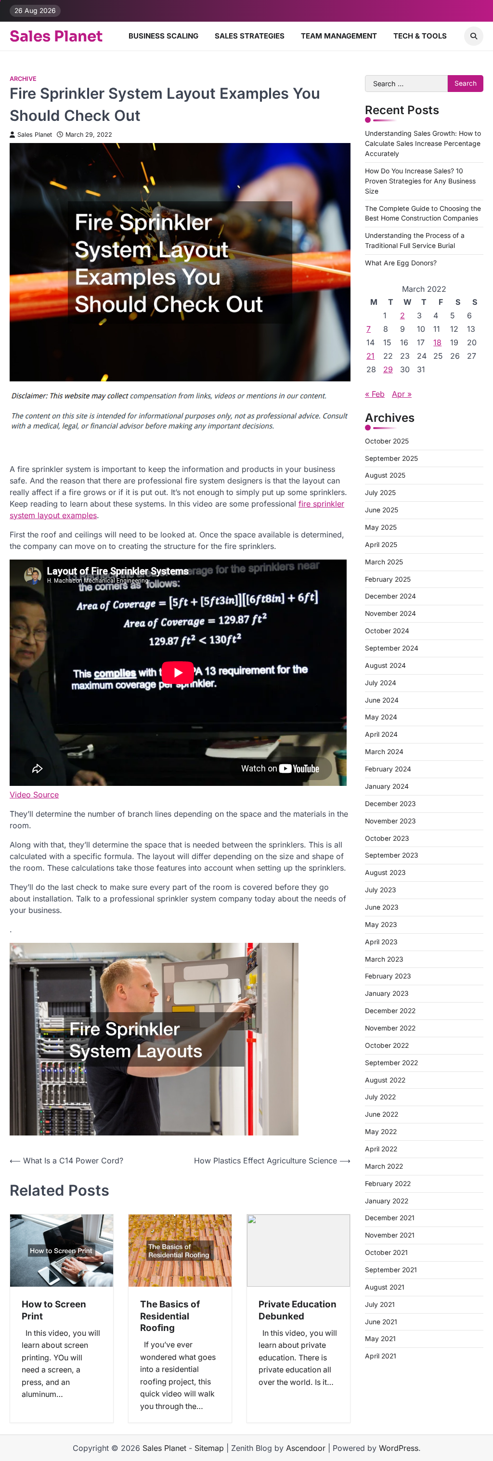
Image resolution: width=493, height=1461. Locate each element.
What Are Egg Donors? (401, 263)
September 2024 (391, 648)
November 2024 (390, 613)
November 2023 (390, 821)
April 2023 (381, 942)
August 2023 (385, 872)
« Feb (375, 394)
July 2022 (380, 1097)
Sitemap (209, 1448)
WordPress (398, 1448)
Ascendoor (305, 1448)
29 (388, 369)
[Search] (473, 36)
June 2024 (382, 700)
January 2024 (387, 786)
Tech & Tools (420, 35)
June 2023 (382, 907)
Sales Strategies (250, 35)
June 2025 (381, 510)
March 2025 (384, 562)
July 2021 (380, 1304)
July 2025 (380, 492)
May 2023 (381, 924)
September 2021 (391, 1270)
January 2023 (387, 993)
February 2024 (388, 769)
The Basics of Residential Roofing (170, 1316)
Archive (23, 78)
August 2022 (385, 1080)
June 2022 (381, 1114)
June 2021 (381, 1322)
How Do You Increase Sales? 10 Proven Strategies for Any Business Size (420, 181)
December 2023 (390, 804)
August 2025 (385, 475)
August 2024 (385, 665)
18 (437, 342)
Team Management (339, 35)
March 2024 (384, 752)
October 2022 (387, 1045)
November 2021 (390, 1235)
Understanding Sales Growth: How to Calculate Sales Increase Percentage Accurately (423, 143)
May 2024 (381, 717)
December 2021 (390, 1218)
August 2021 (384, 1287)
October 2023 (387, 838)
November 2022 (390, 1028)
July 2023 (380, 890)
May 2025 (381, 527)
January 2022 (386, 1201)
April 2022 (381, 1149)
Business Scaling (163, 35)
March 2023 (384, 959)
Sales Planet (56, 36)
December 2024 (390, 596)
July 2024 (380, 683)
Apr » (402, 394)
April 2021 (380, 1356)
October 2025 (387, 441)
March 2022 (384, 1166)
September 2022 (391, 1063)
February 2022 (388, 1183)
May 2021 (380, 1339)
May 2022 (381, 1131)
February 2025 (388, 579)
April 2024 (381, 734)
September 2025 (391, 458)
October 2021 (386, 1252)
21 (370, 356)
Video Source (34, 794)
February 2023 (388, 976)
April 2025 (381, 544)
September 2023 (391, 855)
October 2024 (387, 631)
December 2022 (390, 1011)
